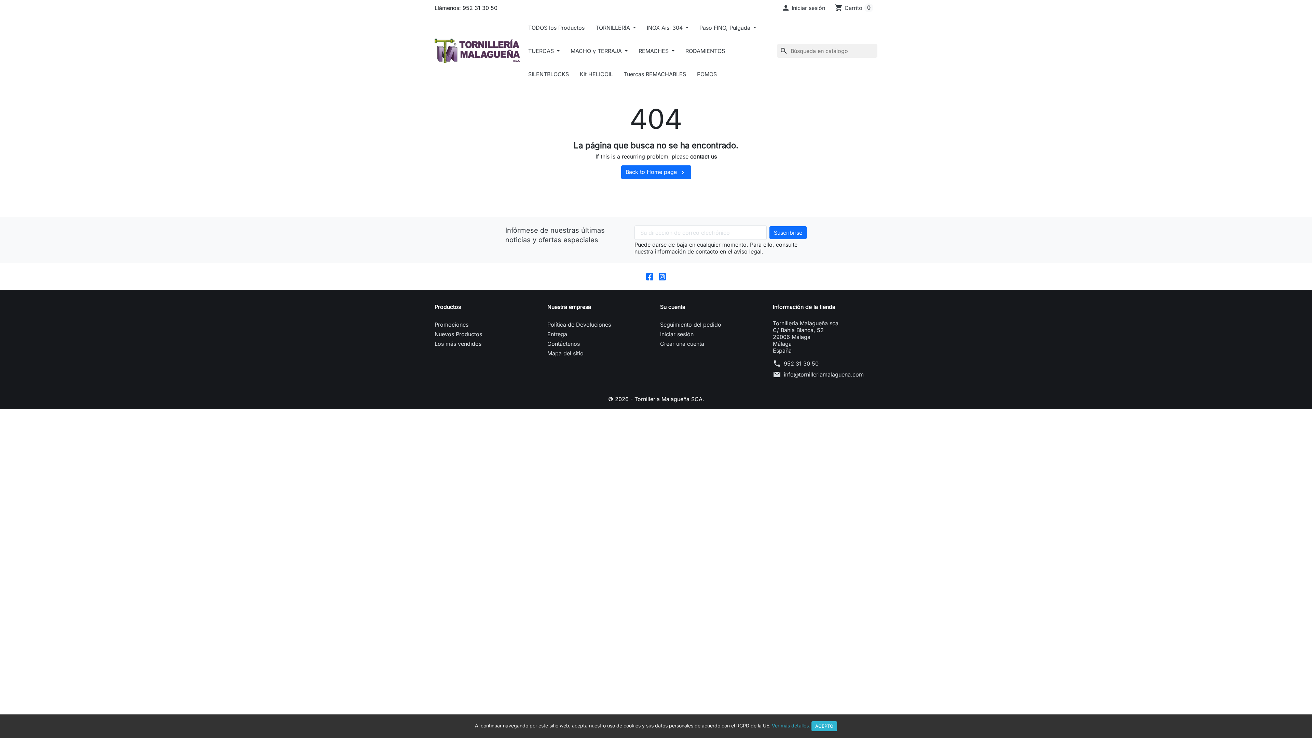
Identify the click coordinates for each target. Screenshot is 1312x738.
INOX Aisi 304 (665, 27)
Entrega (557, 334)
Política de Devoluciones (579, 324)
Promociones (451, 324)
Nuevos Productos (458, 334)
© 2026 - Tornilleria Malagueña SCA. (656, 399)
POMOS (707, 74)
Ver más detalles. (791, 725)
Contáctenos (563, 343)
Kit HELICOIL (596, 74)
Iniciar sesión (677, 334)
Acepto (824, 726)
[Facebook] (649, 276)
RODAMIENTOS (705, 50)
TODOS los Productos (556, 27)
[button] (803, 8)
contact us (703, 156)
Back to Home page (656, 172)
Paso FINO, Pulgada (725, 27)
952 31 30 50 (801, 363)
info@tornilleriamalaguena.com (824, 374)
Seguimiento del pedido (690, 324)
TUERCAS (542, 50)
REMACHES (654, 50)
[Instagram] (662, 276)
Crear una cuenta (682, 343)
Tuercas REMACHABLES (655, 74)
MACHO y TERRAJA (597, 50)
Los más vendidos (458, 343)
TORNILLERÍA (614, 27)
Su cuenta (672, 306)
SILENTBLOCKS (548, 74)
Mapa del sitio (565, 353)
